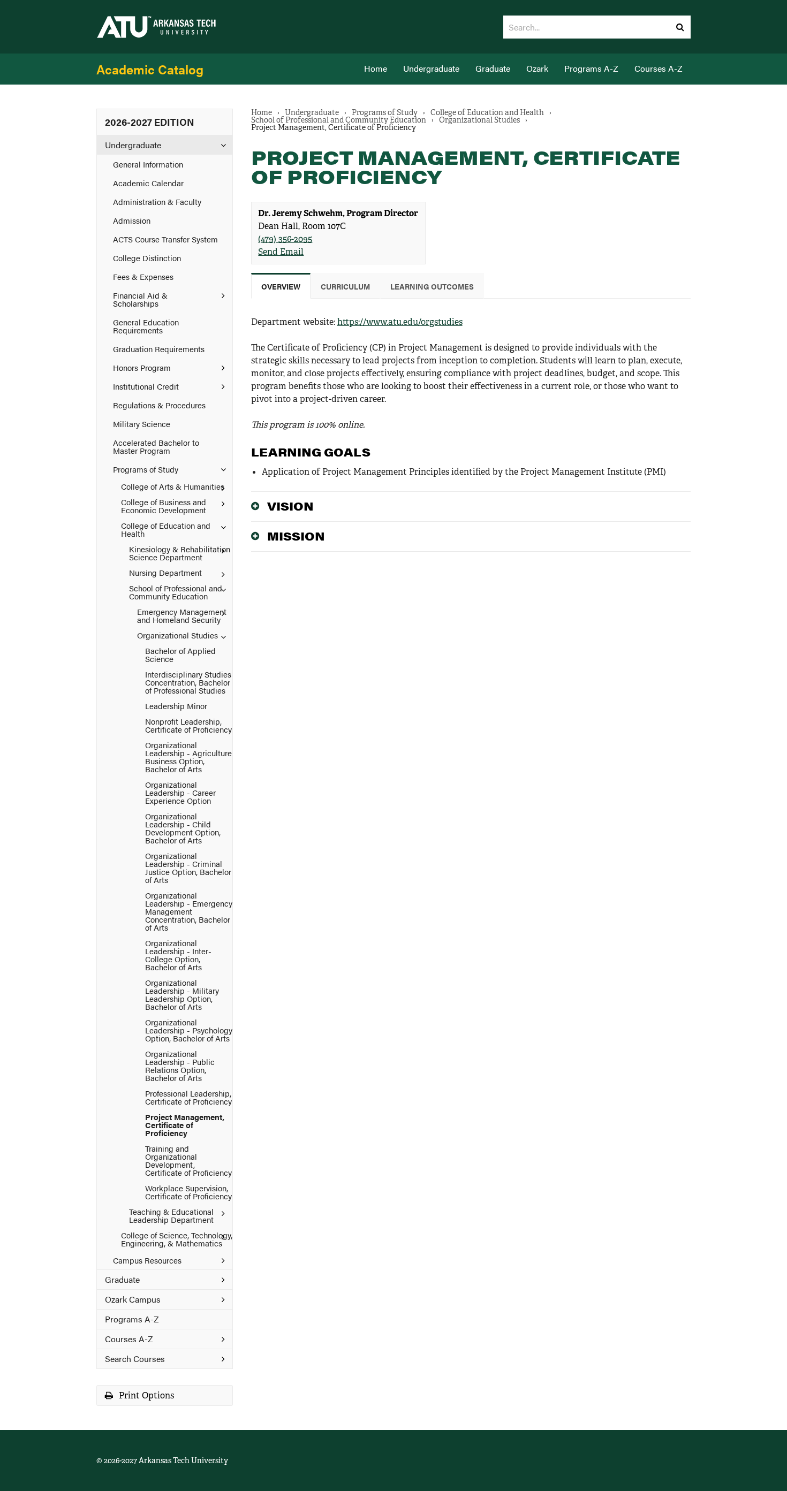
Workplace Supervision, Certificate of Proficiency (188, 1191)
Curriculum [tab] (345, 286)
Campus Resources (147, 1260)
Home (375, 68)
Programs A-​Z (132, 1319)
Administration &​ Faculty (157, 201)
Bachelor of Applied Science (180, 654)
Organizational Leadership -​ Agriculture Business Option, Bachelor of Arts (188, 756)
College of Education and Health (165, 529)
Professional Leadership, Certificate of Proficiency (188, 1097)
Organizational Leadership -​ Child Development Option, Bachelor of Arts (183, 828)
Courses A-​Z (129, 1339)
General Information (148, 164)
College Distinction (147, 257)
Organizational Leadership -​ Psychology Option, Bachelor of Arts (188, 1030)
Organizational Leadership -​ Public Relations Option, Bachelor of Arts (180, 1065)
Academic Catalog (149, 69)
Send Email (281, 251)
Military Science (141, 423)
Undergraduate (431, 68)
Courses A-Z (658, 68)
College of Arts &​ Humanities (172, 486)
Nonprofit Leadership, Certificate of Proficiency (188, 725)
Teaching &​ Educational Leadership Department (171, 1215)
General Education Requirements (146, 326)
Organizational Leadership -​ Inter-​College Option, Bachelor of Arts (178, 954)
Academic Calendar (148, 182)
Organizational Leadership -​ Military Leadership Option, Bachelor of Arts (182, 994)
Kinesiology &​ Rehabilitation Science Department (179, 552)
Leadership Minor (176, 705)
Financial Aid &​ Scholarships (140, 299)
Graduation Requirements (159, 348)
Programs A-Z (591, 68)
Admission (131, 220)
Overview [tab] (280, 286)
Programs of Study (145, 469)
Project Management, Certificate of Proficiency (184, 1124)
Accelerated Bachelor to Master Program (156, 446)
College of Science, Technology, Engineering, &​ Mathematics (176, 1239)
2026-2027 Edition (149, 121)
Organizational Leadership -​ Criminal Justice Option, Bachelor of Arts (188, 867)
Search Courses (135, 1358)
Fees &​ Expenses (143, 276)
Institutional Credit (146, 386)
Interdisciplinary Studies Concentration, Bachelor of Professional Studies (188, 682)
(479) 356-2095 (285, 239)
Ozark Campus (133, 1299)
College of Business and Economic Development (163, 505)
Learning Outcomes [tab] (432, 286)
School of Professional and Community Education (175, 592)
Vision (290, 506)
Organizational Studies (177, 635)
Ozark (537, 68)
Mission (296, 536)
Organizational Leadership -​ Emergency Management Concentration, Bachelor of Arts (188, 911)
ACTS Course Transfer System (165, 239)
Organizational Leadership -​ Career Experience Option (180, 792)
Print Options (145, 1395)
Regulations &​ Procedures (159, 404)
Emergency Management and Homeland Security (181, 615)
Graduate (492, 68)
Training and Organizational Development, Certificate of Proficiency (188, 1160)
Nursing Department (165, 572)
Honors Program (142, 367)
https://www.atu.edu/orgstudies (400, 322)
